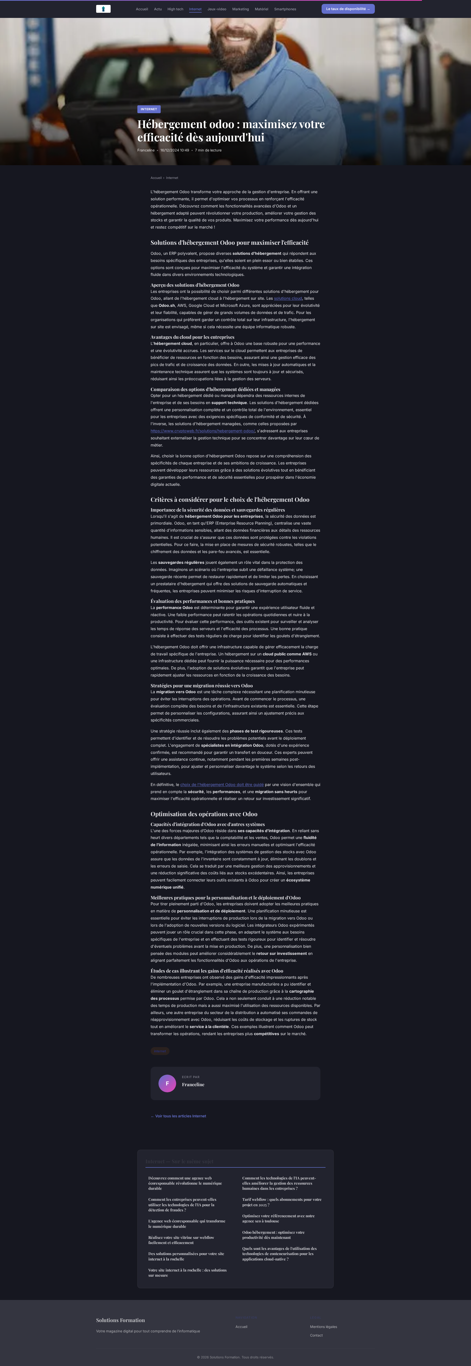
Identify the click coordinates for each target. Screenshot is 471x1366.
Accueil (142, 9)
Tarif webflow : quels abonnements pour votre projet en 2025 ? (282, 1202)
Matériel (261, 9)
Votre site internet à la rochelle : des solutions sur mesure (187, 1273)
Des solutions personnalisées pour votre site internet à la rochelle (186, 1256)
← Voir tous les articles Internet (178, 1116)
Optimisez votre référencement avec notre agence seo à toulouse (278, 1218)
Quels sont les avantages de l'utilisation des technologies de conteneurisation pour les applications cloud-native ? (279, 1253)
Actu (158, 9)
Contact (316, 1335)
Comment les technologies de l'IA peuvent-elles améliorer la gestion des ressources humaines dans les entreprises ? (279, 1183)
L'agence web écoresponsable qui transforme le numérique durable (186, 1223)
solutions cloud (288, 298)
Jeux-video (217, 9)
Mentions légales (323, 1327)
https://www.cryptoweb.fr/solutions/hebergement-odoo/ (203, 430)
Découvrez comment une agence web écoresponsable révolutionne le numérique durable (185, 1183)
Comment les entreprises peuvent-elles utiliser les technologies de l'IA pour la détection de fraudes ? (182, 1204)
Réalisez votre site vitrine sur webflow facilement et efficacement (181, 1240)
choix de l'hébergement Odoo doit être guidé (222, 784)
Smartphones (285, 9)
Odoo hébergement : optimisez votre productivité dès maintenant (273, 1235)
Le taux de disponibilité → (348, 9)
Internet (195, 9)
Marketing (240, 9)
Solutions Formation (120, 1319)
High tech (175, 9)
